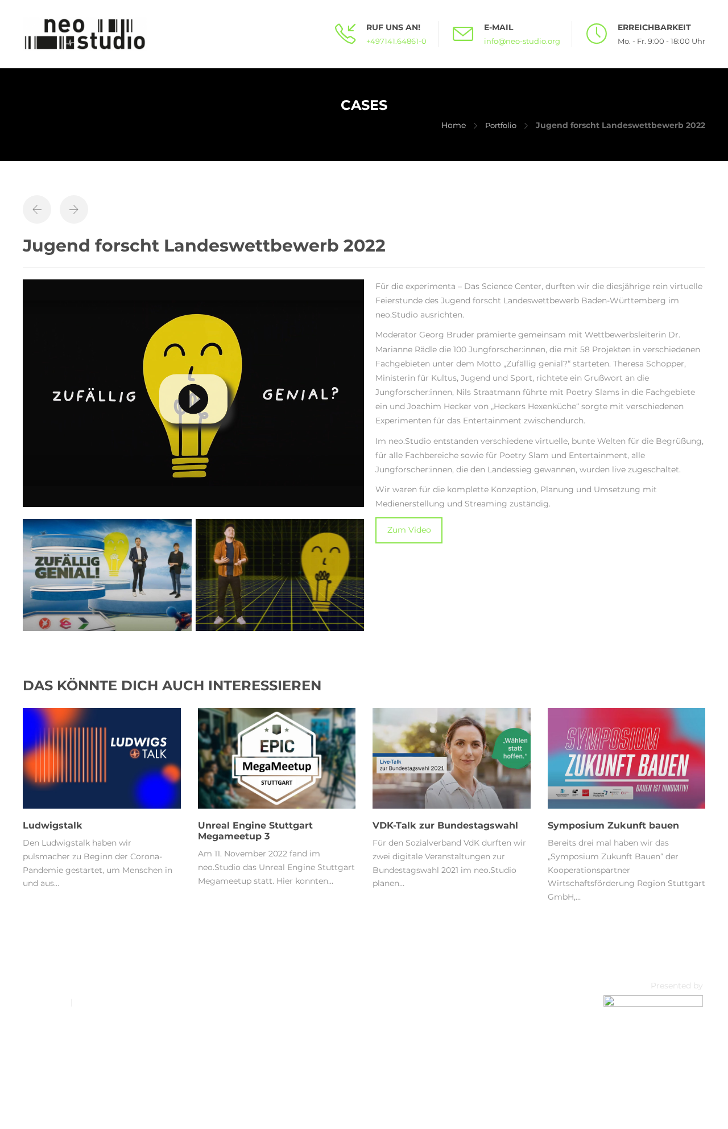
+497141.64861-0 (396, 41)
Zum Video (409, 530)
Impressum (45, 1002)
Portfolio (500, 125)
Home (453, 125)
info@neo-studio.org (522, 41)
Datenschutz (100, 1002)
